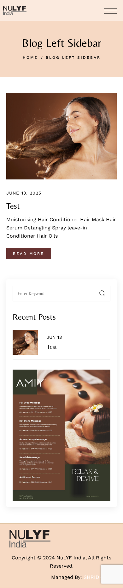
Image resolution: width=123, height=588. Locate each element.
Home (30, 57)
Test (13, 206)
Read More (28, 253)
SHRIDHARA (99, 577)
